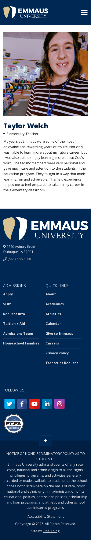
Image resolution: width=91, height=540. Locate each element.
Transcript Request (62, 362)
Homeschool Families (21, 343)
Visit (7, 304)
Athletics (53, 314)
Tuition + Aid (14, 323)
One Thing (51, 531)
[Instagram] (59, 404)
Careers (52, 343)
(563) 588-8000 (19, 259)
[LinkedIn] (47, 404)
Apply (8, 294)
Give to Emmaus (59, 333)
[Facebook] (22, 404)
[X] (9, 404)
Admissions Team (18, 333)
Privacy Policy (57, 353)
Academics (55, 304)
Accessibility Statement (46, 516)
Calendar (53, 323)
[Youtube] (34, 404)
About (51, 294)
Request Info (14, 314)
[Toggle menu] (84, 12)
